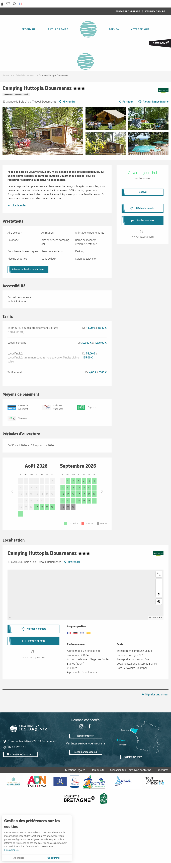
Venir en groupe (155, 11)
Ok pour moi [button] (53, 857)
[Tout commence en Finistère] (155, 781)
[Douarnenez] (125, 781)
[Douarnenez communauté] (93, 781)
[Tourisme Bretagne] (79, 798)
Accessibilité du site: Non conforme (130, 770)
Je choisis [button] (18, 857)
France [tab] (122, 740)
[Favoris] (8, 4)
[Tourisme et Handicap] (60, 781)
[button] (14, 4)
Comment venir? (133, 756)
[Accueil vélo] (104, 798)
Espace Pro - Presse (128, 11)
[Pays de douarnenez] (13, 781)
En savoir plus (11, 850)
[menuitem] (29, 29)
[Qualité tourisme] (74, 781)
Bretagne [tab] (123, 745)
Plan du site (97, 770)
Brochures (162, 770)
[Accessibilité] (2, 4)
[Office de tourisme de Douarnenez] (28, 731)
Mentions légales (75, 770)
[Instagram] (81, 727)
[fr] (20, 4)
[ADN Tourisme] (37, 781)
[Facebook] (89, 727)
